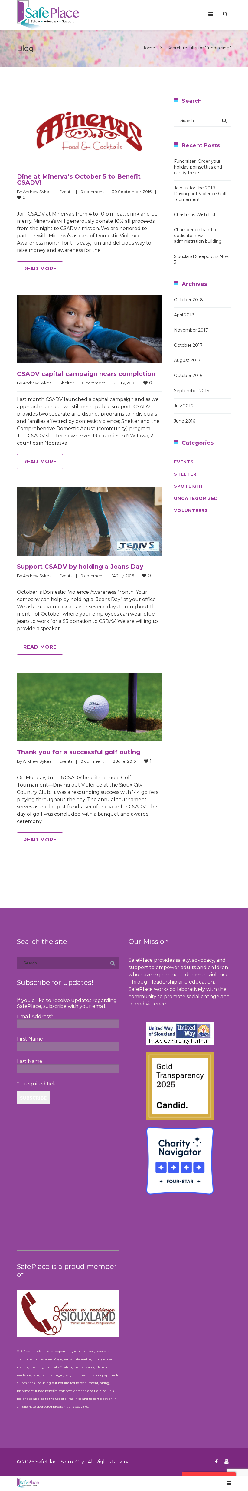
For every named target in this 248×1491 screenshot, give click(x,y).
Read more (40, 269)
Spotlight (189, 486)
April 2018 (184, 315)
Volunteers (191, 510)
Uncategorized (196, 498)
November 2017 (191, 330)
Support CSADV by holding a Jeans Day (80, 566)
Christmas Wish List (195, 214)
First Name (30, 1039)
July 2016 (183, 406)
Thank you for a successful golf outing (78, 752)
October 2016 (188, 375)
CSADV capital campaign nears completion (86, 373)
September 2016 (191, 390)
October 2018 (188, 300)
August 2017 (187, 360)
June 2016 (184, 421)
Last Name (29, 1061)
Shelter (66, 382)
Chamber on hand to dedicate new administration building (198, 235)
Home (148, 48)
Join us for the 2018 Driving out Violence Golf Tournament (200, 193)
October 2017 (188, 345)
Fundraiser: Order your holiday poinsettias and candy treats (198, 167)
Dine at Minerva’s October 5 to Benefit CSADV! (79, 179)
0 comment (92, 191)
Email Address (35, 1016)
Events (65, 191)
